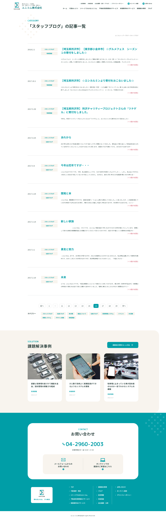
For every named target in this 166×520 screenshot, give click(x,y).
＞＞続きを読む (132, 65)
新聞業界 (72, 391)
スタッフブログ (49, 49)
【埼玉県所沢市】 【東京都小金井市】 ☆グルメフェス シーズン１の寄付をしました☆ (99, 50)
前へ (42, 306)
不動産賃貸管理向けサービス (108, 8)
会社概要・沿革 (103, 503)
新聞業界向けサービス (127, 8)
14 (82, 306)
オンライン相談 (134, 3)
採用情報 (83, 3)
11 (62, 306)
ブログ (150, 8)
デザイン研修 (60, 318)
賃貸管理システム (108, 314)
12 (69, 306)
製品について (82, 314)
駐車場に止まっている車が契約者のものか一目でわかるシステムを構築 (121, 386)
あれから (66, 137)
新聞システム (47, 318)
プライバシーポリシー (118, 3)
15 (89, 306)
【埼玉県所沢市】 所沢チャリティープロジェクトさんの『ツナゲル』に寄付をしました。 (98, 110)
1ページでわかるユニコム (88, 8)
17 (103, 306)
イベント (121, 314)
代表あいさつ (73, 8)
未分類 (71, 314)
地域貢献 (90, 3)
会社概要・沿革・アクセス (102, 3)
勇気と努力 (67, 249)
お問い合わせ (148, 3)
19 (116, 306)
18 (110, 306)
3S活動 (131, 314)
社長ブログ (60, 314)
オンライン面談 (122, 491)
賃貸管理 (34, 391)
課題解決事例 (141, 8)
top (72, 487)
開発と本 (66, 193)
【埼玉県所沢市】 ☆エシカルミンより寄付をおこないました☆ (97, 80)
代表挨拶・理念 (76, 491)
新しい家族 (67, 221)
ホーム (65, 8)
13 (76, 306)
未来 (63, 277)
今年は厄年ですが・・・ (75, 165)
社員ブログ (49, 142)
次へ (124, 306)
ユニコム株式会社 (78, 515)
